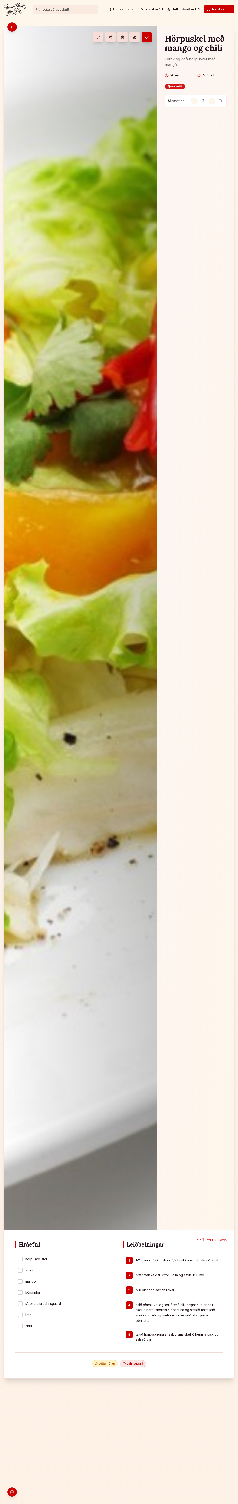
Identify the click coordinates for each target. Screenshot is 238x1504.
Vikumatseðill (152, 9)
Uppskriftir (121, 9)
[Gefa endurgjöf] (12, 1492)
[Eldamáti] (98, 37)
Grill (175, 9)
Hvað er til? (191, 9)
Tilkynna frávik (214, 1239)
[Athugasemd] (134, 37)
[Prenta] (122, 37)
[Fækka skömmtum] (194, 101)
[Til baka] (12, 27)
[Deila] (110, 37)
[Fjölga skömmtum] (212, 101)
